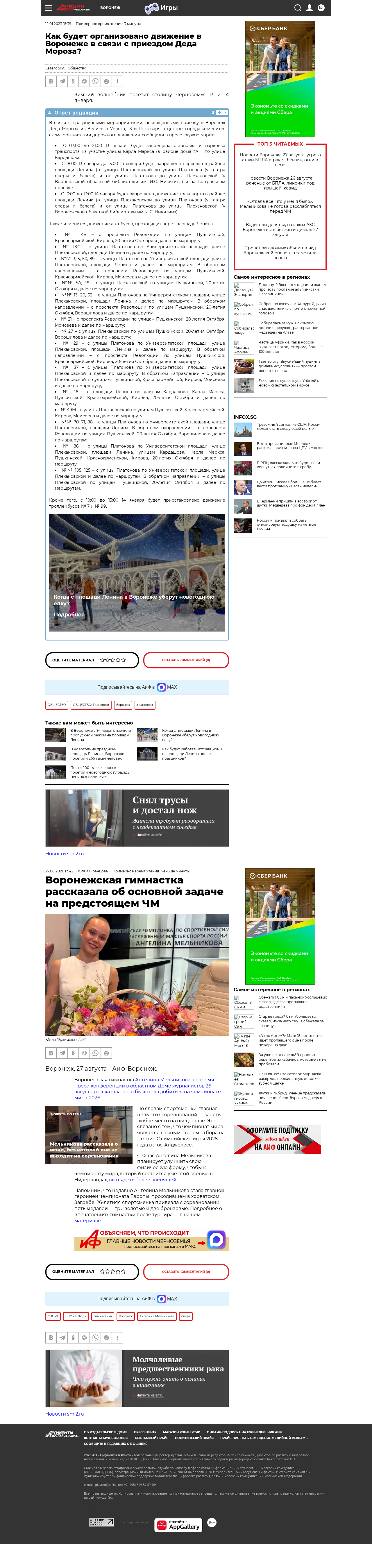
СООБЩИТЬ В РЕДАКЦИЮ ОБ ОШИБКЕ (115, 1444)
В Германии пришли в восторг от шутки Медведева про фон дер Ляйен (291, 503)
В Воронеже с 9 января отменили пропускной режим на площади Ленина (100, 735)
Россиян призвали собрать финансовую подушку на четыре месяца (286, 524)
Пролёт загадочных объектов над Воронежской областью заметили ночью (280, 253)
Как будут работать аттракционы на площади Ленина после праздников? (192, 754)
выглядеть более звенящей (142, 1179)
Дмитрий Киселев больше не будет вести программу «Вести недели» (289, 484)
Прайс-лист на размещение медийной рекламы (264, 1438)
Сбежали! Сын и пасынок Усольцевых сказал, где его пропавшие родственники (293, 1002)
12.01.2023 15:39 (58, 24)
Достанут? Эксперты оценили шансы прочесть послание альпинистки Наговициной (292, 289)
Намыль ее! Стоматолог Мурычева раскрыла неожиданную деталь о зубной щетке (290, 1078)
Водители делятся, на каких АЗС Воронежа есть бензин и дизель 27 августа (280, 229)
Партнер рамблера (134, 1522)
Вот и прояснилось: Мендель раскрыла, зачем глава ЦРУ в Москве (290, 446)
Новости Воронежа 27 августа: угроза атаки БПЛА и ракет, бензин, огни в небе (280, 160)
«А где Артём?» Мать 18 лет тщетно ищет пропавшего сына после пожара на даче (290, 1040)
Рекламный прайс (151, 1438)
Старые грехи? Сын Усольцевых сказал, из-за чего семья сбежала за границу (291, 1021)
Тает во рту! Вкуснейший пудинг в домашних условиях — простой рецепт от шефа (290, 366)
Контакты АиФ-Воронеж (106, 1438)
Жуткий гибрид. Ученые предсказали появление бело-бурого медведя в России (292, 1098)
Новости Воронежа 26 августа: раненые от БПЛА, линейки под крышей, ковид (280, 183)
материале (87, 1220)
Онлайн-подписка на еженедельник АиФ (244, 1432)
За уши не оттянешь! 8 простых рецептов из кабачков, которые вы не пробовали (292, 1059)
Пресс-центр (145, 1432)
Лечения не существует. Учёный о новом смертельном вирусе (289, 382)
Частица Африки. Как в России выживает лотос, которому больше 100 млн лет (291, 347)
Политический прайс (194, 1438)
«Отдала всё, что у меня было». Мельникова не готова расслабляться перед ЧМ (280, 206)
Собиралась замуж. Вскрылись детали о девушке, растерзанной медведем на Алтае (289, 327)
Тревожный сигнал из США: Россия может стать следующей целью (289, 427)
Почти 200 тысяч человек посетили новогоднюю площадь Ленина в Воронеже (100, 772)
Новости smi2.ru (64, 853)
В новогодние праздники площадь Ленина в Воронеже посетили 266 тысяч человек (97, 754)
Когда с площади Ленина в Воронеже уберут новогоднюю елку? (134, 600)
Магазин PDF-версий (181, 1432)
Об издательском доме (105, 1432)
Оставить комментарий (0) (186, 660)
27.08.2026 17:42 (59, 871)
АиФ (82, 1039)
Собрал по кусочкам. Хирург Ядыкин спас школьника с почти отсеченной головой (292, 308)
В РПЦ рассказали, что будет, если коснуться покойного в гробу (288, 465)
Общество (77, 68)
